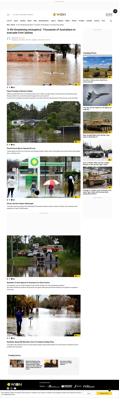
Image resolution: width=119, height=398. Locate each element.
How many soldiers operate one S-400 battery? (66, 362)
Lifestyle (89, 21)
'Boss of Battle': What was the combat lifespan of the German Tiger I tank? (96, 163)
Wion (8, 25)
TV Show (81, 21)
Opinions (60, 21)
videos (67, 21)
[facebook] (9, 87)
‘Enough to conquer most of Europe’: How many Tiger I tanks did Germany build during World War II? (97, 192)
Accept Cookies (104, 393)
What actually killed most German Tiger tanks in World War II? (96, 136)
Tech (103, 21)
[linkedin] (14, 87)
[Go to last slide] (11, 366)
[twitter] (12, 87)
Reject (89, 393)
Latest (16, 21)
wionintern (22, 38)
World (29, 21)
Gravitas (23, 21)
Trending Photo (89, 53)
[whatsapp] (7, 87)
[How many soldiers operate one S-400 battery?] (51, 366)
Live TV (9, 21)
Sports (53, 21)
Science (96, 21)
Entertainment (43, 21)
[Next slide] (76, 366)
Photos (74, 21)
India (35, 21)
